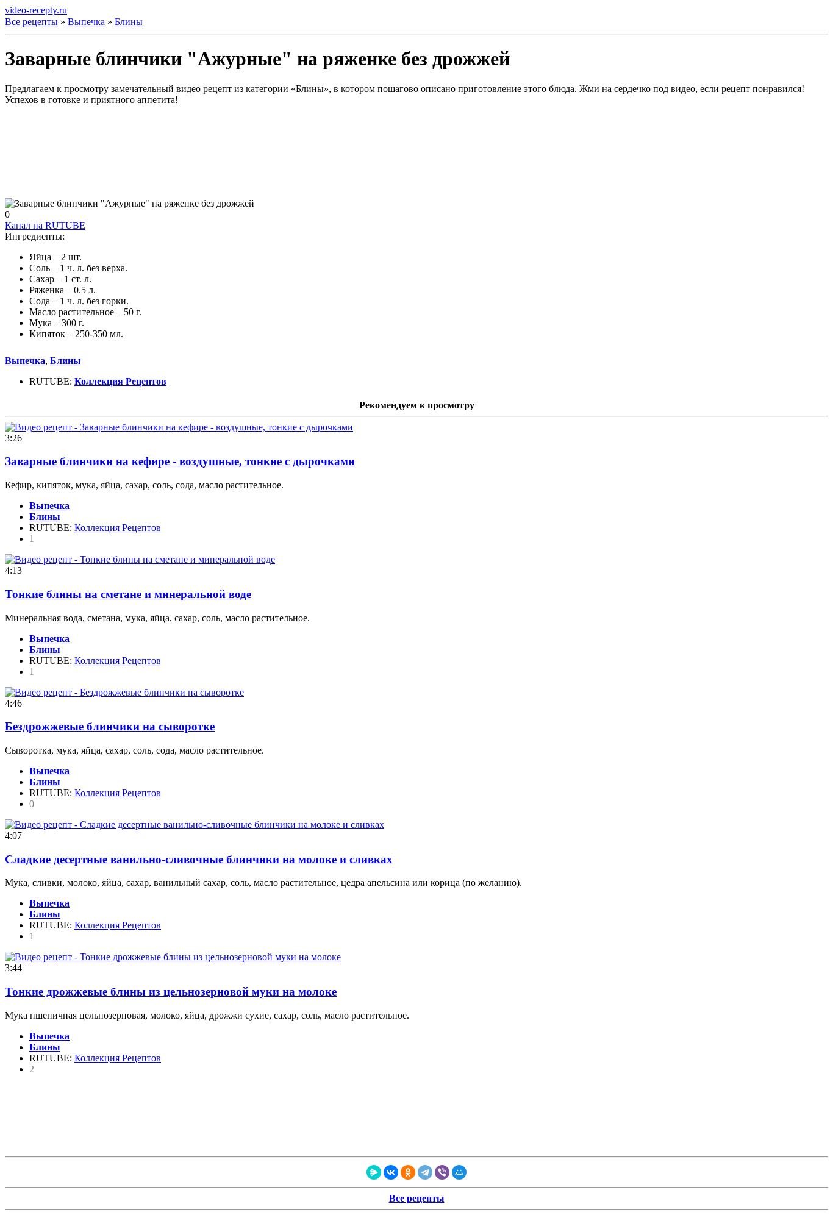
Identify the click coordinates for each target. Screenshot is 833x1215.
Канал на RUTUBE (45, 225)
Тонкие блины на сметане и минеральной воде (128, 594)
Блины (129, 21)
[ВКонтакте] (391, 1172)
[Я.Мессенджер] (373, 1172)
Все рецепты (31, 21)
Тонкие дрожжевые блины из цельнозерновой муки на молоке (171, 991)
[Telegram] (425, 1172)
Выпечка (86, 21)
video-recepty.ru (36, 10)
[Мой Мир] (459, 1172)
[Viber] (442, 1172)
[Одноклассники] (408, 1172)
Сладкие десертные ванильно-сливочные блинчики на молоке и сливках (199, 859)
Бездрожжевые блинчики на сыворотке (110, 726)
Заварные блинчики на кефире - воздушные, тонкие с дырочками (180, 461)
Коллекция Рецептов (117, 527)
